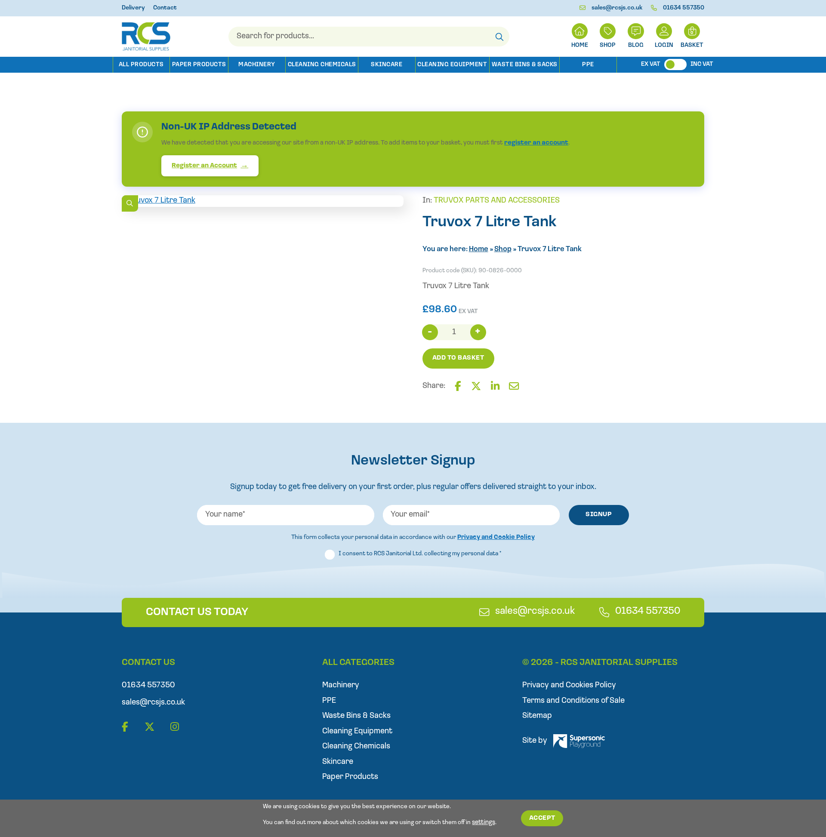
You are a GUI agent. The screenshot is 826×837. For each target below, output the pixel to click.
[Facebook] (458, 387)
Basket (692, 45)
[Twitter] (476, 387)
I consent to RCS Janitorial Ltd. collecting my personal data (420, 554)
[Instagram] (174, 727)
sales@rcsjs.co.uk (617, 8)
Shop (608, 45)
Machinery (256, 65)
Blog (636, 45)
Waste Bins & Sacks (525, 65)
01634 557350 (683, 8)
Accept (542, 818)
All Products (141, 65)
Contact (165, 8)
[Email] (514, 387)
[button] (130, 203)
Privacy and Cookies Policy (569, 685)
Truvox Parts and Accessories (497, 201)
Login (664, 45)
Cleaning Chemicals (322, 65)
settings (483, 822)
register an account (536, 143)
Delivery (133, 8)
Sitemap (537, 716)
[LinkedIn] (495, 387)
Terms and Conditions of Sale (573, 701)
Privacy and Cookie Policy (496, 537)
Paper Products (199, 65)
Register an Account (204, 166)
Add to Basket (458, 358)
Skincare (386, 65)
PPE (588, 65)
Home (478, 249)
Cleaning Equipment (452, 65)
